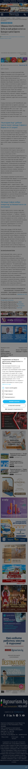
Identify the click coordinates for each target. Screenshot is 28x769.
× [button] (24, 359)
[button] (14, 409)
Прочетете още (6, 384)
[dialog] (14, 384)
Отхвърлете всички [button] (14, 405)
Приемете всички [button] (14, 401)
